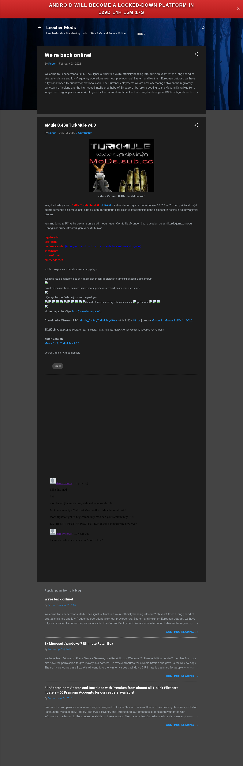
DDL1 (180, 320)
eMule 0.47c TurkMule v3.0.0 (62, 343)
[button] (196, 55)
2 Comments (84, 133)
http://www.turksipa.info (87, 311)
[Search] (203, 29)
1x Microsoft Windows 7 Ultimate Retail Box (79, 643)
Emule (58, 366)
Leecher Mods (61, 27)
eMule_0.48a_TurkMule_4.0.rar (99, 320)
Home (141, 34)
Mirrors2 (170, 320)
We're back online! (68, 55)
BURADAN (107, 205)
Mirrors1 (157, 320)
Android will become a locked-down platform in (121, 5)
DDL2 (189, 320)
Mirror (136, 320)
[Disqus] (121, 425)
